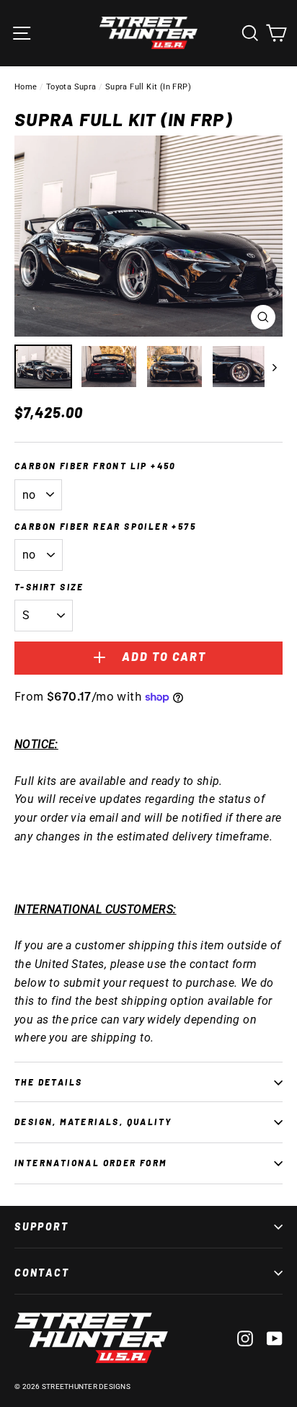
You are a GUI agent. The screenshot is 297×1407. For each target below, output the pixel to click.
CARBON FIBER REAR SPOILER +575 (105, 526)
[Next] (274, 367)
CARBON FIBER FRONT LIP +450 (95, 466)
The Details (48, 1082)
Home (25, 87)
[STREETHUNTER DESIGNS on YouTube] (275, 1337)
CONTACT (42, 1272)
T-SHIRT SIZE (49, 587)
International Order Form (90, 1163)
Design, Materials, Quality (93, 1122)
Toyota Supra (71, 87)
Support (41, 1226)
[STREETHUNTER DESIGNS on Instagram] (245, 1337)
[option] (148, 236)
